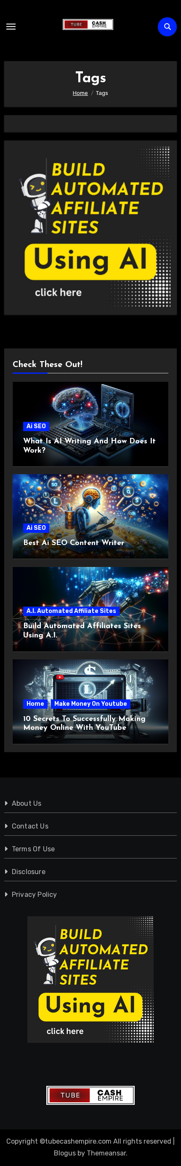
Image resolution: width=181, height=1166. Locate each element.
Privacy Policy (34, 895)
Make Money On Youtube (90, 703)
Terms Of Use (33, 849)
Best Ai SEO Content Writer (73, 543)
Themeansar (106, 1153)
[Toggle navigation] (11, 27)
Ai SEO (36, 426)
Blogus (65, 1153)
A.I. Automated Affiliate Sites (71, 611)
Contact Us (30, 826)
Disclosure (28, 872)
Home (35, 703)
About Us (27, 803)
